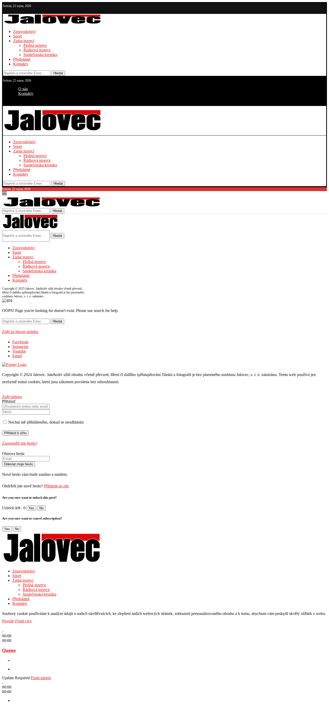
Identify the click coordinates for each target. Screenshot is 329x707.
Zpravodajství (24, 31)
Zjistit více (23, 621)
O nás (23, 89)
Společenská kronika (40, 54)
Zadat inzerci (23, 41)
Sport (17, 36)
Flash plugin (41, 678)
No (41, 508)
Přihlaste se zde (56, 486)
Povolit (8, 621)
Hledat (58, 73)
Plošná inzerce (35, 45)
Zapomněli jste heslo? (19, 443)
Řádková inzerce (37, 50)
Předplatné (21, 59)
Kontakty (20, 64)
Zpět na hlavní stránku (20, 331)
